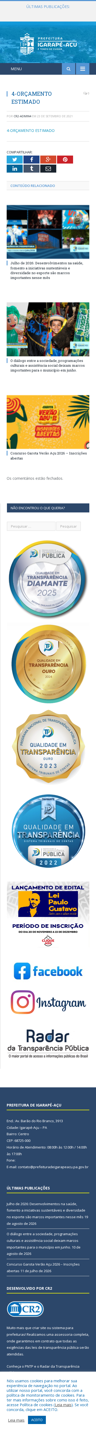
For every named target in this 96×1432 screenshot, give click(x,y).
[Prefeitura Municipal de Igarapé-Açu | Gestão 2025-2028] (48, 43)
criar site (39, 1327)
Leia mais (63, 1404)
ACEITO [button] (37, 1419)
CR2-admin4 (22, 116)
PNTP (29, 1366)
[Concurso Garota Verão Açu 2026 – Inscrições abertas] (48, 422)
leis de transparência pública (55, 1347)
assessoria (63, 1334)
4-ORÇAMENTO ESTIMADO (31, 130)
